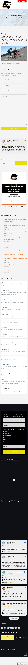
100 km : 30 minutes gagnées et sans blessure (12, 316)
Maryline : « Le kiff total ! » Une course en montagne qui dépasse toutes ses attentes (13, 293)
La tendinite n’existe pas (10, 264)
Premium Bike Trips (20, 637)
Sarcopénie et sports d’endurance (9, 374)
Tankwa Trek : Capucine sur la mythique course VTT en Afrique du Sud (13, 352)
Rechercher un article (7, 159)
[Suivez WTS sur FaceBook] (2, 628)
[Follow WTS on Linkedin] (10, 628)
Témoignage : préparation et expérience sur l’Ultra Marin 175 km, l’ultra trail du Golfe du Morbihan (13, 390)
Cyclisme (6, 433)
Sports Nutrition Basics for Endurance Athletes (12, 309)
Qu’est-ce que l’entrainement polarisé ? (14, 250)
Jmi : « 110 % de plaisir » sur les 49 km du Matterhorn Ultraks (14, 284)
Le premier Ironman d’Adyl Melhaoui (10, 322)
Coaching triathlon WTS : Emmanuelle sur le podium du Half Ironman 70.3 (14, 367)
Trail (5, 438)
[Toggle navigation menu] (25, 5)
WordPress (19, 651)
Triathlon (6, 431)
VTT (5, 440)
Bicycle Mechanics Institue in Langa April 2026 (12, 336)
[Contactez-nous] (19, 628)
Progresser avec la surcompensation (13, 254)
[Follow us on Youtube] (13, 628)
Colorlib (8, 651)
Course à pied (7, 435)
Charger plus (14, 618)
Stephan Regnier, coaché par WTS (11, 63)
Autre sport (7, 442)
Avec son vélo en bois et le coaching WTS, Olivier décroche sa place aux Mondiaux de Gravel (13, 382)
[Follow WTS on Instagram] (16, 628)
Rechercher (21, 162)
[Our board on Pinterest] (8, 628)
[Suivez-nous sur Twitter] (5, 628)
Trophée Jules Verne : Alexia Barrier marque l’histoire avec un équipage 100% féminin (14, 343)
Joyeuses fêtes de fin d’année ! (8, 359)
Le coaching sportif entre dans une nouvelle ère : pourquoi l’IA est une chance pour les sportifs (13, 301)
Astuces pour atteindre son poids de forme (11, 329)
